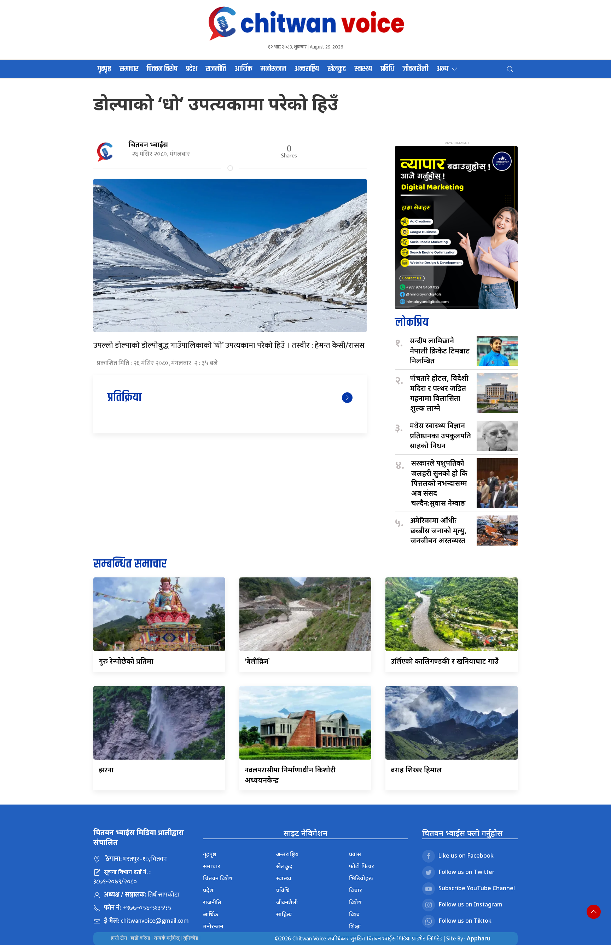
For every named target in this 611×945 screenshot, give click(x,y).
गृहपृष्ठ (104, 69)
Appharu (478, 938)
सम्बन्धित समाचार (130, 564)
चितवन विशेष (162, 69)
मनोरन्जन (273, 69)
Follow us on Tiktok (464, 920)
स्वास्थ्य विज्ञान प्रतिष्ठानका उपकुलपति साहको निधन (440, 435)
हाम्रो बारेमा (140, 938)
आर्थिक (243, 69)
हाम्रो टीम (119, 938)
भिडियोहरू (361, 878)
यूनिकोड (190, 938)
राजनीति (216, 69)
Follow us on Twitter (466, 872)
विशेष (355, 902)
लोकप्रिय (412, 322)
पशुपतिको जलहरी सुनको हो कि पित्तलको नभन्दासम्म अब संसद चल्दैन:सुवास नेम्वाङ (439, 483)
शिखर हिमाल (416, 769)
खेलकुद (336, 69)
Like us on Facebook (466, 855)
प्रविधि (387, 69)
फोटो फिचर (361, 866)
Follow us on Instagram (470, 904)
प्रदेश (191, 69)
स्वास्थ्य (363, 69)
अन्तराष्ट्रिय (307, 69)
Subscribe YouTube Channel (476, 888)
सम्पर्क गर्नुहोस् (167, 938)
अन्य (442, 69)
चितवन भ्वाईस (148, 144)
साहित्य (284, 914)
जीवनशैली (415, 69)
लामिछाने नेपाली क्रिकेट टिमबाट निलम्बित (440, 350)
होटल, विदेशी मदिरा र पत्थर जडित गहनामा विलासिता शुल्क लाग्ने (439, 393)
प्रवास (355, 854)
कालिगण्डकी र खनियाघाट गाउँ (445, 661)
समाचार (129, 69)
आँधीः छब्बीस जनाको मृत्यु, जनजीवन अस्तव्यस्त (441, 530)
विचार (355, 890)
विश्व (354, 914)
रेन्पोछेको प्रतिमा (126, 661)
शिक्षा (355, 926)
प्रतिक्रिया (124, 397)
